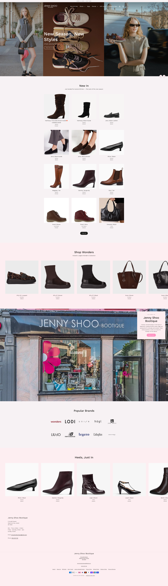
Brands (94, 6)
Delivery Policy (103, 569)
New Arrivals (74, 6)
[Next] (164, 76)
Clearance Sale (112, 6)
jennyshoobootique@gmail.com (19, 534)
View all (84, 233)
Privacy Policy (89, 569)
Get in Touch (70, 569)
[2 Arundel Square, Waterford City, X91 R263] (84, 527)
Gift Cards (103, 6)
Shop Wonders (49, 45)
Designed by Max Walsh (90, 575)
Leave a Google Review (79, 569)
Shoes (82, 6)
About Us (59, 569)
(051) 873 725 (15, 538)
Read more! (151, 335)
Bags (88, 6)
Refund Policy (96, 569)
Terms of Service (112, 569)
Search (53, 569)
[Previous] (160, 76)
